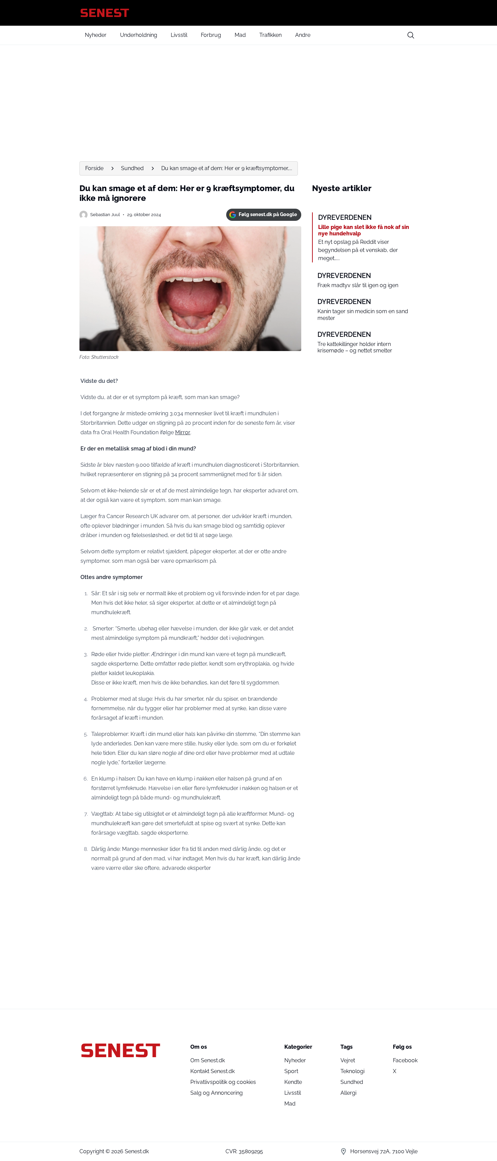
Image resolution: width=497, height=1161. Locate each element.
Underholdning (138, 35)
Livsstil (179, 35)
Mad (240, 35)
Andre (302, 35)
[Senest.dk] (248, 12)
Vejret (347, 1060)
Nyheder (95, 35)
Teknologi (352, 1071)
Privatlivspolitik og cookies (223, 1082)
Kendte (293, 1082)
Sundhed (132, 168)
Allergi (348, 1093)
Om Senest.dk (207, 1060)
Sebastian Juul (105, 214)
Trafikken (270, 35)
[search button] (411, 35)
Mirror (182, 432)
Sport (291, 1071)
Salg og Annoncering (216, 1093)
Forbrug (211, 35)
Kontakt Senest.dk (212, 1071)
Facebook (405, 1060)
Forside (94, 168)
